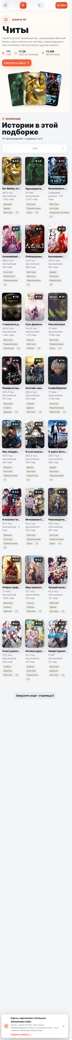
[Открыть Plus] (23, 5)
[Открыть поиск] (41, 5)
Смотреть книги (15, 63)
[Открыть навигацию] (5, 5)
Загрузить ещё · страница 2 (35, 695)
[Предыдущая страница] (6, 148)
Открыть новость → (21, 1034)
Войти (63, 5)
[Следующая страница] (63, 148)
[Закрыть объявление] (63, 1026)
